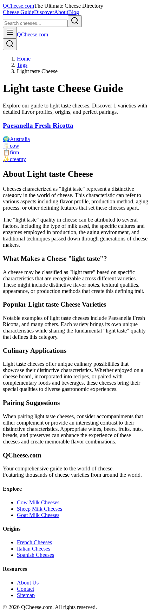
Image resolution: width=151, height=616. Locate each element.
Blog (73, 12)
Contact (25, 589)
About (61, 12)
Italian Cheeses (33, 549)
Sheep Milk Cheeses (39, 509)
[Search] (10, 44)
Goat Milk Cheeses (38, 515)
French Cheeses (34, 542)
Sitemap (26, 595)
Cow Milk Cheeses (38, 502)
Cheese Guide (18, 12)
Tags (22, 65)
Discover (44, 12)
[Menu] (10, 32)
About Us (28, 583)
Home (24, 59)
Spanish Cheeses (35, 555)
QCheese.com (18, 6)
